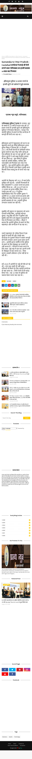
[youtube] (19, 1)
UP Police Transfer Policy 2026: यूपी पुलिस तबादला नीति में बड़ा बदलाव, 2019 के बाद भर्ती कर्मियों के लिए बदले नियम (20, 397)
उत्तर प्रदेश (9, 281)
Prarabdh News (7, 74)
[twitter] (12, 1)
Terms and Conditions (13, 745)
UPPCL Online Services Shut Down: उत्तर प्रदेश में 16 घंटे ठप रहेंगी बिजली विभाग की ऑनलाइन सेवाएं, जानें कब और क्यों (20, 389)
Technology (17, 736)
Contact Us (21, 743)
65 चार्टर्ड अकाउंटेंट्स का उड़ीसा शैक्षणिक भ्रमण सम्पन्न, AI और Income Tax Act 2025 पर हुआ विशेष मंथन (19, 374)
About (14, 743)
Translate (7, 430)
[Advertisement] (16, 38)
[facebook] (9, 1)
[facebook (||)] (12, 674)
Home (3, 56)
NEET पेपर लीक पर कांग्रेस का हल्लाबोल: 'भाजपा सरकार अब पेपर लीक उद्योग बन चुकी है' (19, 310)
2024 (16, 525)
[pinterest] (22, 1)
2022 (16, 530)
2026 (16, 520)
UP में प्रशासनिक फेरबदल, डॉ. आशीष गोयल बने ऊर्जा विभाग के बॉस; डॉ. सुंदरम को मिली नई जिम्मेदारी (20, 405)
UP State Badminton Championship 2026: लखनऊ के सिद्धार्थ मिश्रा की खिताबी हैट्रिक (20, 381)
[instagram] (16, 1)
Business (5, 736)
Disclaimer (22, 745)
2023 (16, 527)
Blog (21, 748)
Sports (10, 736)
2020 (16, 535)
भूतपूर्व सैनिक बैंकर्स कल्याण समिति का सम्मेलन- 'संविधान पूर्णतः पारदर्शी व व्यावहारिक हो (19, 303)
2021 (16, 533)
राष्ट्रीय (7, 56)
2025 (16, 522)
